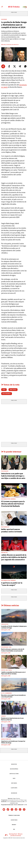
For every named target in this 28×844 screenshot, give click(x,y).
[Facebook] (16, 809)
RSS (14, 829)
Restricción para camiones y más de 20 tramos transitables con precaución (12, 650)
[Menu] (2, 7)
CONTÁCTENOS (14, 820)
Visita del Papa (6, 670)
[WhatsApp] (20, 809)
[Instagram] (24, 809)
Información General (8, 499)
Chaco (3, 716)
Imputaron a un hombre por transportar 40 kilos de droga (13, 742)
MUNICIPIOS (14, 764)
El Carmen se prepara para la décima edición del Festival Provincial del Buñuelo (13, 503)
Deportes (4, 552)
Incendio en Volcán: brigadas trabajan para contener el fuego (14, 627)
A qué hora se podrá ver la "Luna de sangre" (11, 584)
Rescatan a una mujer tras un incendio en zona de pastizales (13, 696)
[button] (9, 66)
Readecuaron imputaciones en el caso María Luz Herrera (12, 719)
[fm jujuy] (25, 7)
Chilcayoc (4, 624)
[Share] (3, 66)
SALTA (14, 778)
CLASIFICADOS (14, 787)
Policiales (4, 471)
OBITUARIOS (14, 783)
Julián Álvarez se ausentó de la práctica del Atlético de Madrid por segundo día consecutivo (13, 557)
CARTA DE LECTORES (14, 773)
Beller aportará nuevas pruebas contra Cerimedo (11, 530)
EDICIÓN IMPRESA (14, 769)
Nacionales (5, 527)
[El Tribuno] (14, 6)
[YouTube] (4, 809)
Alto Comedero (6, 693)
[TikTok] (8, 809)
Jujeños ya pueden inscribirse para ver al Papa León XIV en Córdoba (13, 673)
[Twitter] (12, 809)
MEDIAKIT (14, 824)
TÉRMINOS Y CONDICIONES (14, 815)
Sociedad (4, 19)
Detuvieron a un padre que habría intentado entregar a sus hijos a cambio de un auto (13, 475)
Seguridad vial (6, 647)
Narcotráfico (6, 739)
